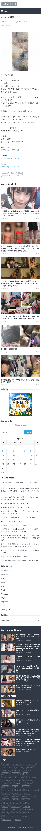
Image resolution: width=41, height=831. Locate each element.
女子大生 (19, 777)
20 (19, 460)
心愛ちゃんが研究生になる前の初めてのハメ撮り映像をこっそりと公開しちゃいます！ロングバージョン (20, 490)
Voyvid (3, 586)
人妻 (29, 783)
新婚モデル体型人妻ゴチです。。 (27, 749)
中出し (19, 767)
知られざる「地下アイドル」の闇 (13, 525)
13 (19, 455)
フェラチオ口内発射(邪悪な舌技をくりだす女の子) (20, 560)
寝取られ (26, 800)
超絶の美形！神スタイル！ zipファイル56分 (18, 517)
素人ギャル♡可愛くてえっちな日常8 (15, 507)
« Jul (2, 472)
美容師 (18, 819)
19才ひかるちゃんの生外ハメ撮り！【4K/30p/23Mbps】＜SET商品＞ (27, 668)
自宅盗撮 (15, 813)
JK (35, 790)
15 (31, 455)
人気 (5, 796)
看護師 (5, 800)
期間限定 (6, 783)
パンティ (14, 816)
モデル (6, 790)
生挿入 (26, 803)
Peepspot (4, 594)
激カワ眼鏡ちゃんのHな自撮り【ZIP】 (15, 503)
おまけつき (6, 819)
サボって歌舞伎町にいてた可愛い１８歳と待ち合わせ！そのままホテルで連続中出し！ (20, 498)
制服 (5, 787)
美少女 (18, 783)
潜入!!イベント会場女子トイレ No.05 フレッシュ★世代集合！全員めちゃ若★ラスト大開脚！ (20, 545)
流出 (5, 774)
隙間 (12, 172)
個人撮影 (17, 764)
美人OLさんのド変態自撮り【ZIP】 (14, 556)
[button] (4, 11)
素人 (5, 764)
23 (36, 460)
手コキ (6, 793)
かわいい (6, 777)
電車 (5, 803)
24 (3, 464)
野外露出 (15, 806)
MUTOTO (20, 172)
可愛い (16, 774)
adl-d (3, 582)
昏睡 (4, 816)
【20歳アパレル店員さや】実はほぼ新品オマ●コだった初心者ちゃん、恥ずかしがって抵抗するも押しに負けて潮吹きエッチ (20, 283)
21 (25, 460)
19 (14, 460)
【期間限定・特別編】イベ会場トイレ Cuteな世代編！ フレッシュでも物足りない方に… (20, 530)
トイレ (25, 787)
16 (36, 455)
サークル (15, 809)
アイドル (31, 777)
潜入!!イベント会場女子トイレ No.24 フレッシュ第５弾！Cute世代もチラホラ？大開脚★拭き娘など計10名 (20, 537)
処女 (17, 790)
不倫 (24, 796)
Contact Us (30, 827)
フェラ (6, 771)
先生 (5, 809)
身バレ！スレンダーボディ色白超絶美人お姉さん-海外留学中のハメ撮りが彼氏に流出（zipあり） (28, 741)
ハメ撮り (31, 764)
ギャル (16, 780)
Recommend (6, 570)
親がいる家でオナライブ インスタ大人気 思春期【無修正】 (28, 687)
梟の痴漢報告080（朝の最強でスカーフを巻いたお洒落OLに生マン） (20, 381)
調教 (26, 790)
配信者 (26, 813)
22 (31, 460)
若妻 (5, 806)
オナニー (4, 172)
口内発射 (27, 780)
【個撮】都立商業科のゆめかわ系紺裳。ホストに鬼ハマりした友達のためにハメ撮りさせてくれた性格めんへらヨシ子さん (20, 213)
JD (25, 774)
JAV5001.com (5, 22)
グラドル (15, 803)
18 (8, 460)
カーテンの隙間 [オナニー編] (11, 175)
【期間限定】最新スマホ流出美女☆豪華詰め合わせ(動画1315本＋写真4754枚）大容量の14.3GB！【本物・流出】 (28, 647)
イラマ (26, 806)
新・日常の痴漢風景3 (9, 349)
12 (14, 455)
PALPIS (3, 598)
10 (3, 455)
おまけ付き (28, 809)
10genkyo (5, 602)
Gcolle (26, 22)
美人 (26, 771)
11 (8, 455)
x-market (4, 574)
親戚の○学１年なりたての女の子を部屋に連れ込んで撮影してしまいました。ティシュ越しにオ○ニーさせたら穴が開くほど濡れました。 (20, 248)
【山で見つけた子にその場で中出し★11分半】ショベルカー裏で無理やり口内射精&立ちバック (20, 317)
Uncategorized (6, 609)
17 (3, 460)
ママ (15, 800)
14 (25, 455)
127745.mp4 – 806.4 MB (10, 150)
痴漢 (26, 793)
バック (14, 796)
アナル (17, 793)
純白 (5, 813)
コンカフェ (26, 816)
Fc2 (2, 606)
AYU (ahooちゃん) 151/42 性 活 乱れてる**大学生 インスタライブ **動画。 (28, 636)
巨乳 (17, 771)
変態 (5, 780)
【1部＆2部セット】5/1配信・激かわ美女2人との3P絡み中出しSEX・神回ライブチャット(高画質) (27, 731)
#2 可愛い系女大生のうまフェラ (13, 521)
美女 (30, 767)
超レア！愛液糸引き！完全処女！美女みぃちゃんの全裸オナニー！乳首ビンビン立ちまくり (28, 678)
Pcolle (3, 578)
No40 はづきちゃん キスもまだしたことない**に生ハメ (27, 701)
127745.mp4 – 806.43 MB (10, 158)
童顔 (15, 787)
